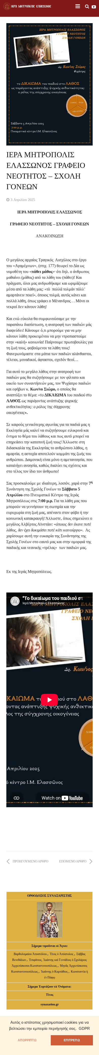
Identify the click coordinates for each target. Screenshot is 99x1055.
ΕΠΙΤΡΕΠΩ (72, 1040)
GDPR (84, 1029)
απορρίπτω (27, 1040)
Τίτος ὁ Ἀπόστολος (62, 954)
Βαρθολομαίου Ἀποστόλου (30, 954)
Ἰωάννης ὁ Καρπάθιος (54, 971)
